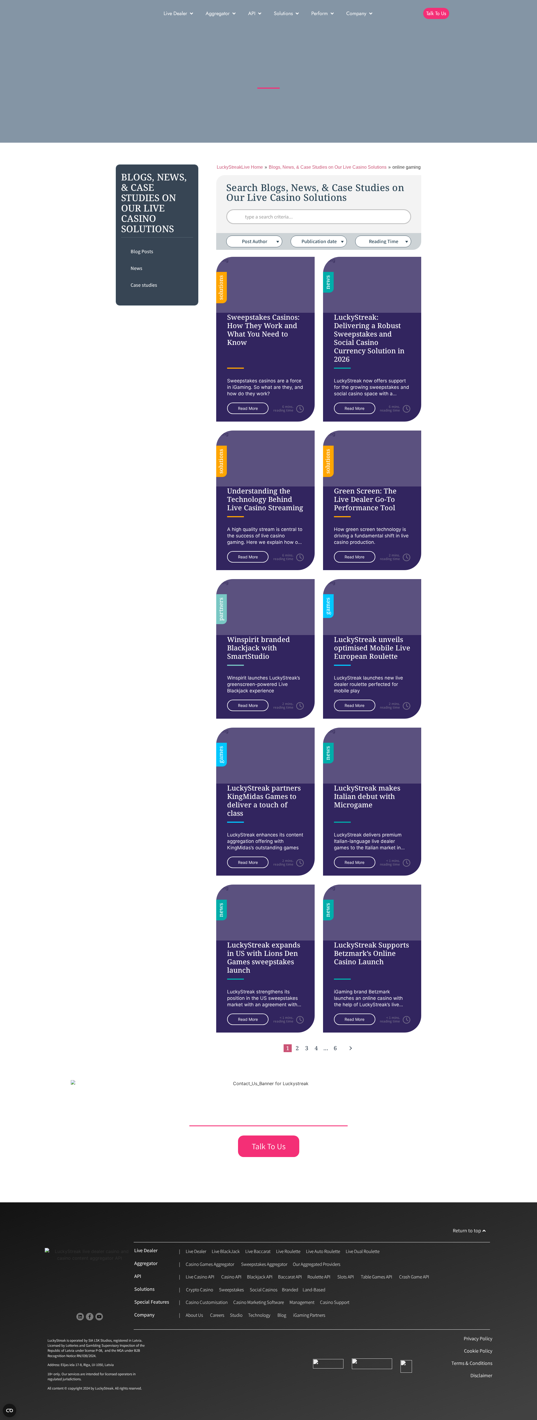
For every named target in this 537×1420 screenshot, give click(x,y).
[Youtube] (99, 1316)
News (136, 268)
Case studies (144, 285)
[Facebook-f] (89, 1316)
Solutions (283, 13)
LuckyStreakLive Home (240, 167)
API (251, 13)
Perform (319, 13)
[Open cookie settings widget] (9, 1410)
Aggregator (218, 13)
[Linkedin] (80, 1316)
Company (356, 13)
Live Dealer (175, 13)
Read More (248, 408)
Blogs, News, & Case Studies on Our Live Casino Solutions (328, 167)
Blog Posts (142, 251)
